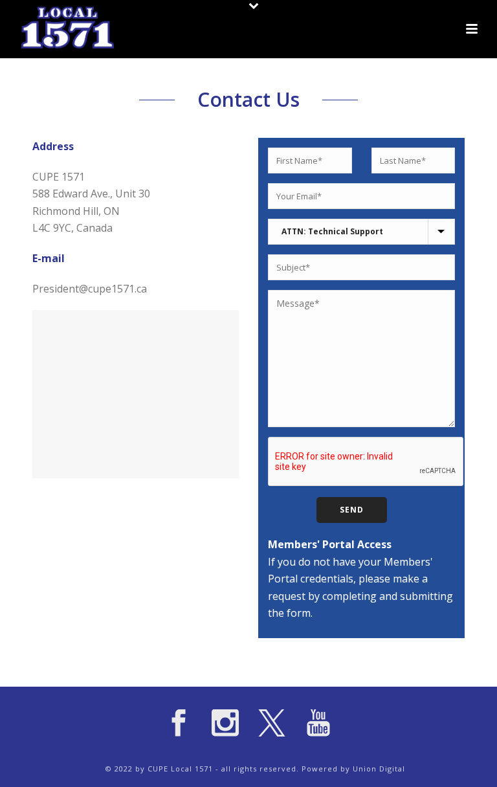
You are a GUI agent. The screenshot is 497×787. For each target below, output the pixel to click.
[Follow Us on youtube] (318, 723)
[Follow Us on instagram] (225, 723)
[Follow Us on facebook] (178, 723)
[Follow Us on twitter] (271, 723)
